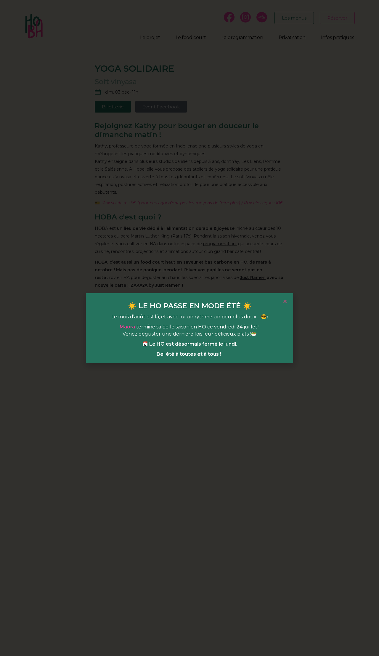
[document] (189, 328)
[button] (285, 301)
